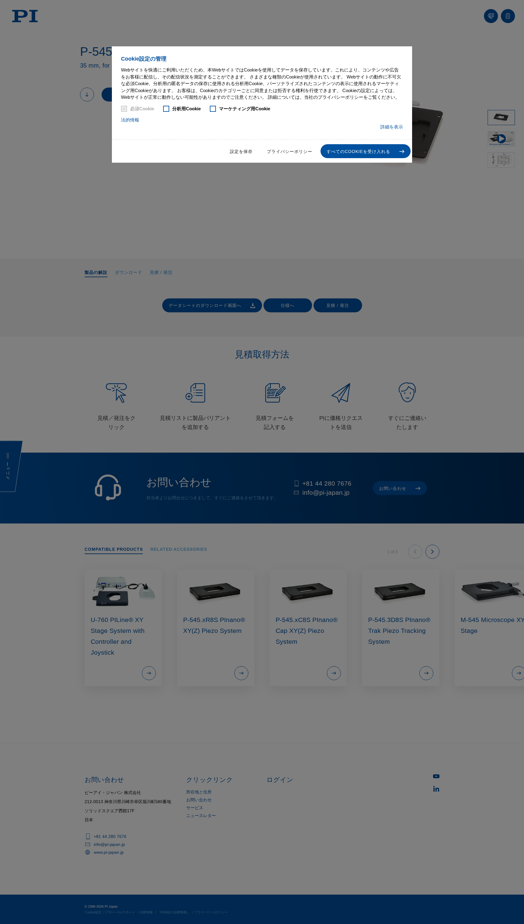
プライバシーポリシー (289, 151)
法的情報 (130, 119)
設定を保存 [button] (241, 151)
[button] (366, 151)
